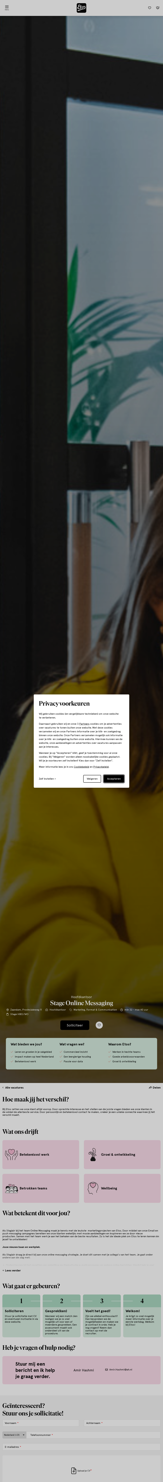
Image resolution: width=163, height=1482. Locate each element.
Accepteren (114, 778)
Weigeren (92, 778)
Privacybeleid (101, 766)
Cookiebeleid (81, 766)
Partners (84, 723)
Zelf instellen (46, 779)
